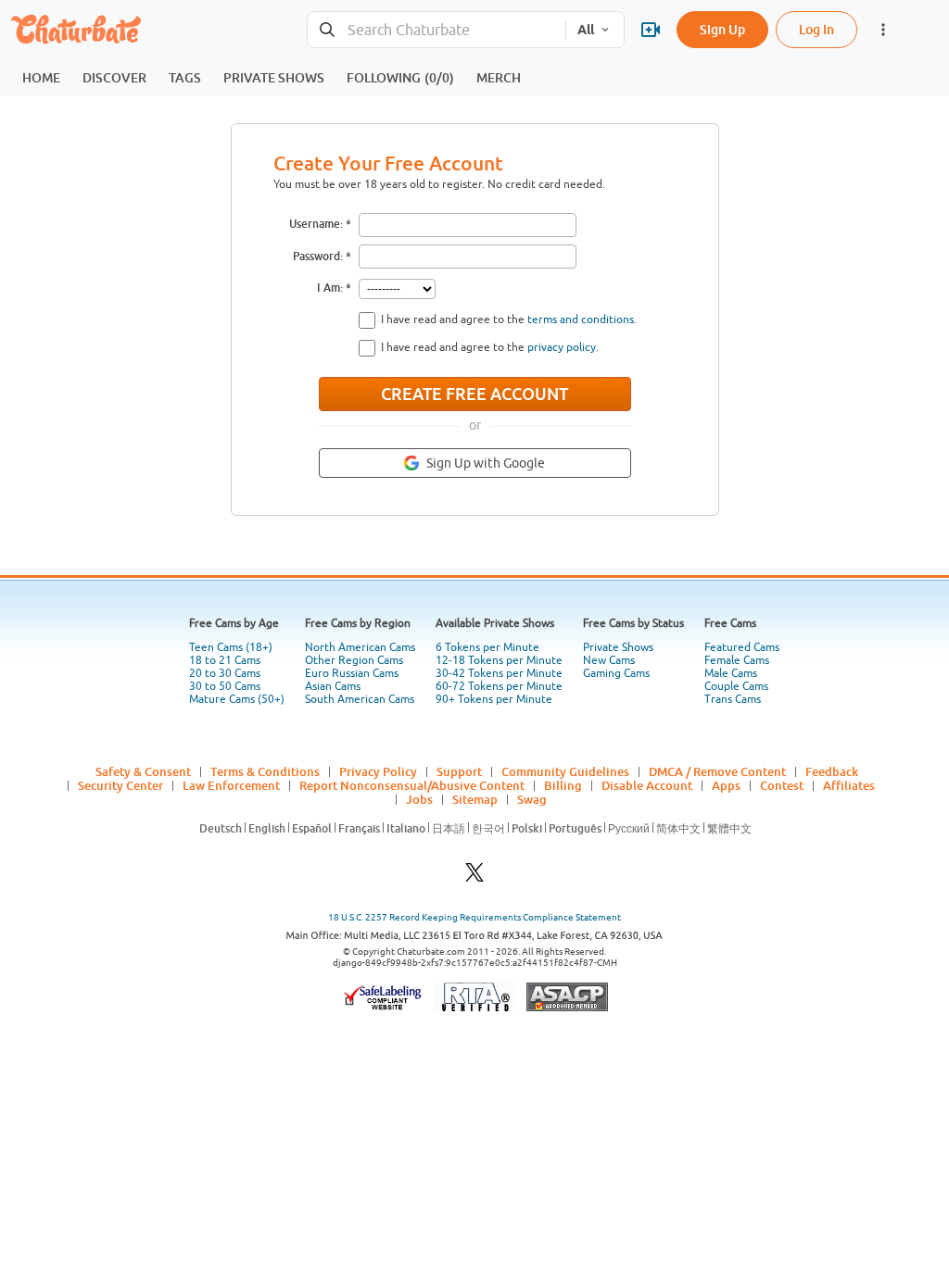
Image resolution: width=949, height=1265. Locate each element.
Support (459, 771)
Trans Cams (732, 699)
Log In (816, 29)
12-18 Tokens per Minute (499, 660)
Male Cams (730, 673)
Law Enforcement (231, 785)
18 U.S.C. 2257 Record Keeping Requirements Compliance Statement (474, 917)
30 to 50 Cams (224, 686)
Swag (532, 799)
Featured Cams (741, 647)
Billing (563, 785)
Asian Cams (333, 686)
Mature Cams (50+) (237, 699)
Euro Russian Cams (352, 673)
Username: (316, 224)
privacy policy (561, 347)
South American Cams (359, 699)
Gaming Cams (616, 673)
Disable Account (646, 785)
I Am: (330, 287)
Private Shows (618, 647)
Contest (781, 785)
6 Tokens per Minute (487, 647)
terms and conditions (580, 319)
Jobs (419, 799)
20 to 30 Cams (224, 673)
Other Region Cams (354, 660)
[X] (474, 877)
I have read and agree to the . (509, 319)
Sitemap (475, 799)
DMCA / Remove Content (717, 771)
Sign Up (722, 29)
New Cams (609, 660)
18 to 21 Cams (224, 660)
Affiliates (849, 785)
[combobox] (436, 30)
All (585, 29)
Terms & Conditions (265, 771)
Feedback (831, 771)
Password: (318, 256)
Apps (726, 785)
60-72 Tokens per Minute (499, 686)
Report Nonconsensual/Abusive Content (412, 785)
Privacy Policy (378, 771)
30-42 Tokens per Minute (499, 673)
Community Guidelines (565, 771)
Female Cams (736, 660)
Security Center (120, 785)
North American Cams (360, 647)
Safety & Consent (143, 771)
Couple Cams (736, 686)
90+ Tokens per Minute (494, 699)
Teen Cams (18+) (230, 647)
